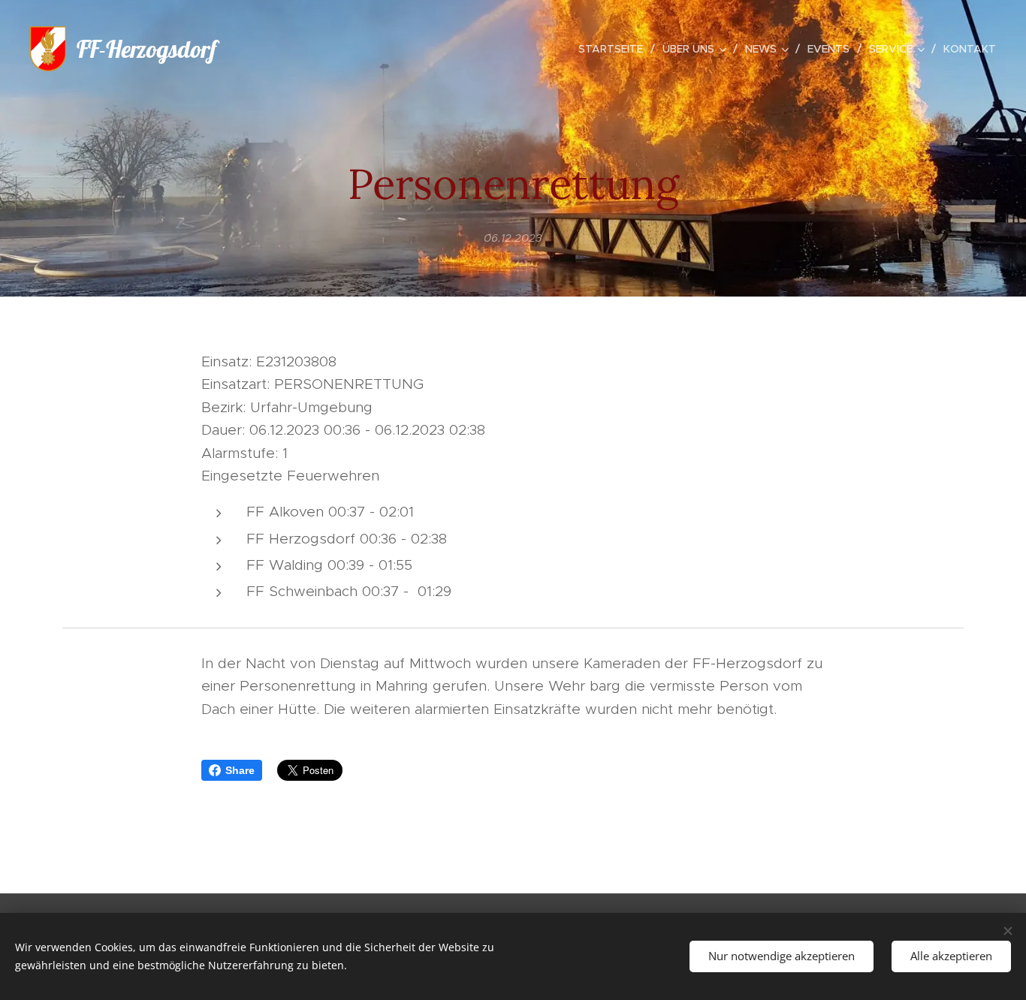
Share (240, 770)
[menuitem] (615, 49)
